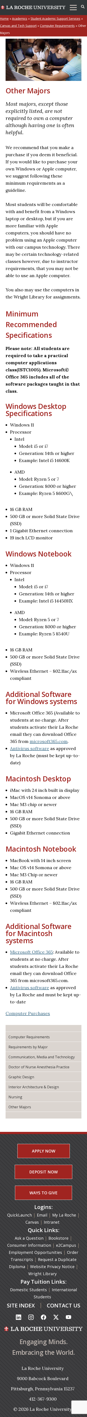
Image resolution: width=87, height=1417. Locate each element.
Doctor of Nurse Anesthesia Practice (38, 1067)
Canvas (32, 1222)
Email (42, 1215)
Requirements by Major (28, 1047)
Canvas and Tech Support (18, 26)
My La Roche (64, 1215)
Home (4, 18)
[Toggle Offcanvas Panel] (83, 6)
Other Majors (19, 1107)
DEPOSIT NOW (43, 1172)
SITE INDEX (21, 1305)
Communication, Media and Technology (41, 1057)
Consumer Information (29, 1245)
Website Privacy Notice (53, 1266)
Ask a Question (29, 1238)
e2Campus (66, 1245)
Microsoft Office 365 (31, 952)
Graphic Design (21, 1077)
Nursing (15, 1097)
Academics (19, 18)
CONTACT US (63, 1305)
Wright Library (42, 1273)
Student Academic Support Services (55, 18)
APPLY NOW (43, 1151)
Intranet (52, 1222)
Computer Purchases (28, 1013)
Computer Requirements (57, 26)
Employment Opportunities (35, 1252)
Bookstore (58, 1238)
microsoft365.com (49, 741)
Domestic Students (29, 1289)
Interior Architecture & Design (33, 1087)
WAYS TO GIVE (43, 1192)
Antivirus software (29, 748)
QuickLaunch (19, 1215)
